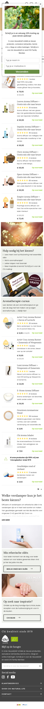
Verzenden (22, 71)
